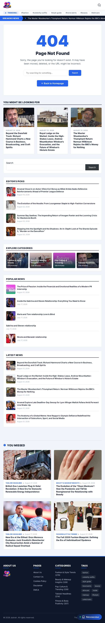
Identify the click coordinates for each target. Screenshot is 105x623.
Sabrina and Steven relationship (21, 325)
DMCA (36, 590)
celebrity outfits (88, 577)
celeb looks (87, 599)
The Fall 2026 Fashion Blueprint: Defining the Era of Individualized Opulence (77, 538)
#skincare (95, 13)
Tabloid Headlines (14, 483)
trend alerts (87, 586)
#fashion (25, 13)
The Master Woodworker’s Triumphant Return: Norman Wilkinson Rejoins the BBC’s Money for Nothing (85, 140)
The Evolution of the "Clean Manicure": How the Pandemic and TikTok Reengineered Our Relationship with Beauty (75, 490)
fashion (85, 573)
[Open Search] (99, 5)
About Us (37, 572)
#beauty (84, 13)
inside (95, 590)
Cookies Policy (39, 581)
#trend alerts (71, 13)
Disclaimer (38, 585)
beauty (97, 586)
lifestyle (95, 595)
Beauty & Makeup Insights (68, 483)
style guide (87, 581)
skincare (86, 590)
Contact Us (38, 577)
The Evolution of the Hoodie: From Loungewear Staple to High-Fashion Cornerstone (56, 203)
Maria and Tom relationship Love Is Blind (36, 314)
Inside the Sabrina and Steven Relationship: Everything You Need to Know (51, 301)
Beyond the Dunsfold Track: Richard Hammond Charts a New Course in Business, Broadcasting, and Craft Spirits (18, 140)
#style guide (56, 13)
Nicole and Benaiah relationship (32, 337)
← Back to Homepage (52, 83)
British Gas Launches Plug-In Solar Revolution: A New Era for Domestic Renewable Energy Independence (24, 489)
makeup (86, 595)
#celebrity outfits (40, 13)
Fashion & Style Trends (66, 534)
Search (75, 73)
